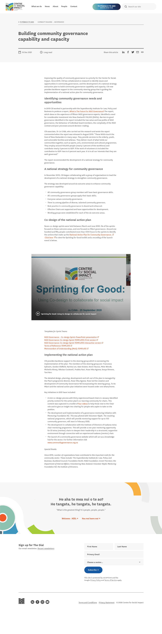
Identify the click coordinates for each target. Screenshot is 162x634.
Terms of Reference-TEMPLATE (57, 345)
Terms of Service (110, 580)
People (64, 6)
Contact (73, 6)
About (55, 6)
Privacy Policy (95, 580)
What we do (36, 6)
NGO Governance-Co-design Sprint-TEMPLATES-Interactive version (72, 342)
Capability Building (45, 22)
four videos (83, 403)
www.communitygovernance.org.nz (63, 442)
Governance (59, 22)
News (47, 6)
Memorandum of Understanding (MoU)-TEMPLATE (65, 348)
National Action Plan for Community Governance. (90, 234)
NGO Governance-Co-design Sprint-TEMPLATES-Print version (70, 339)
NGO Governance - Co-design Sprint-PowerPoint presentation (70, 336)
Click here (49, 237)
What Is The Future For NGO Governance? (86, 111)
